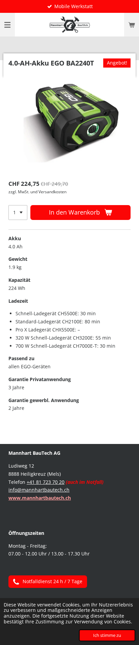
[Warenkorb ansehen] (131, 24)
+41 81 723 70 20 (45, 482)
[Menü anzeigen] (7, 24)
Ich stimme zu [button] (107, 635)
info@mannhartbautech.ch (39, 490)
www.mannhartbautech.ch (39, 498)
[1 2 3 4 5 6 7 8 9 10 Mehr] (17, 212)
